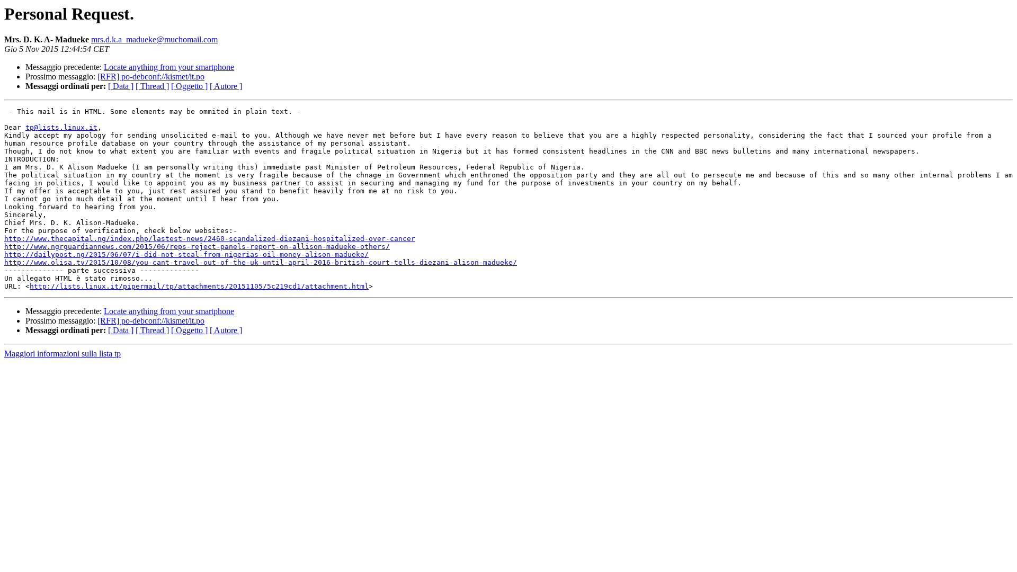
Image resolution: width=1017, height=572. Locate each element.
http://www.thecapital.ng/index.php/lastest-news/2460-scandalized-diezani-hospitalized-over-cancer (209, 239)
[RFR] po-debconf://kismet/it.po (150, 76)
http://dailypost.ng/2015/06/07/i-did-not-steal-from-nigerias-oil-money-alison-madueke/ (186, 254)
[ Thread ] (152, 86)
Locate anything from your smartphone (169, 67)
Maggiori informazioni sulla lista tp (62, 353)
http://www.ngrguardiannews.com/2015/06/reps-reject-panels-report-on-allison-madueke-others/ (197, 247)
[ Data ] (120, 86)
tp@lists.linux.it (61, 127)
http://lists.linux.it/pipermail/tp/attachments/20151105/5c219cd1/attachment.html (199, 286)
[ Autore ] (226, 86)
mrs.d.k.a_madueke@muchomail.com (154, 39)
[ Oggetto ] (189, 86)
